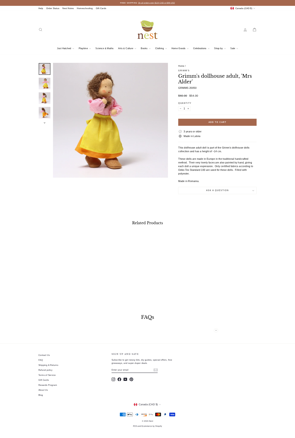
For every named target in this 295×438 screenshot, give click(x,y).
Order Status (52, 8)
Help (40, 8)
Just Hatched (64, 48)
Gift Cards (101, 8)
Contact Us (44, 355)
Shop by (218, 48)
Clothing (160, 48)
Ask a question (217, 190)
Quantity (185, 103)
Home (181, 66)
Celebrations (200, 48)
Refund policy (45, 370)
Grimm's (184, 70)
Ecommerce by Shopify (152, 426)
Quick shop (64, 281)
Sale (233, 48)
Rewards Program (47, 385)
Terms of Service (47, 375)
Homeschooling (85, 8)
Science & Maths (104, 48)
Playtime (84, 48)
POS (135, 426)
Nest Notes (68, 8)
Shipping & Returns (48, 365)
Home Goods (178, 48)
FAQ (40, 360)
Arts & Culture (126, 48)
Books (144, 48)
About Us (43, 390)
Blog (40, 395)
